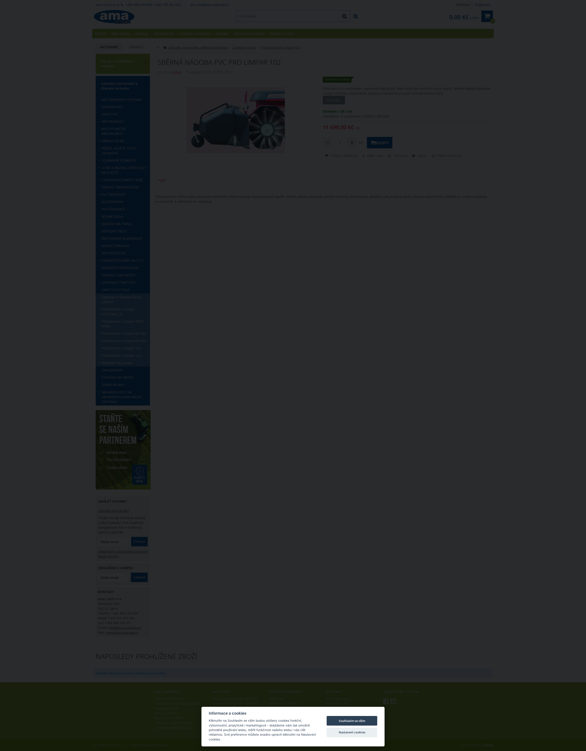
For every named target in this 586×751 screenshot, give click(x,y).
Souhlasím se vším (352, 721)
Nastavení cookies (352, 732)
